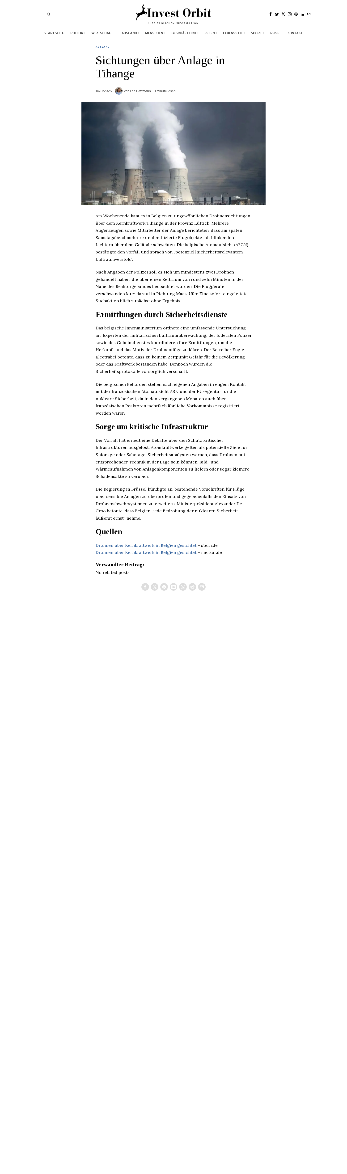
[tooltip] (270, 14)
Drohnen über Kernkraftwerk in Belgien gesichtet (146, 545)
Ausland (103, 46)
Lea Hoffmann (140, 91)
